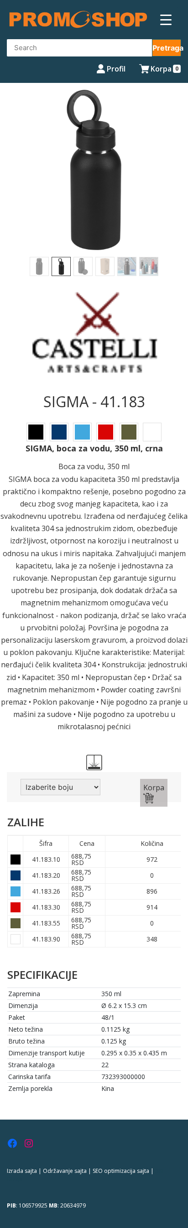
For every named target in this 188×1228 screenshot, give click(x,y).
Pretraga (166, 47)
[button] (14, 179)
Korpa (153, 788)
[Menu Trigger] (165, 19)
